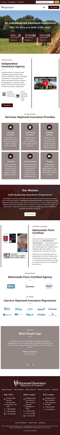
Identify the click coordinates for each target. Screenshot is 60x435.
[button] (44, 7)
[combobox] (45, 2)
